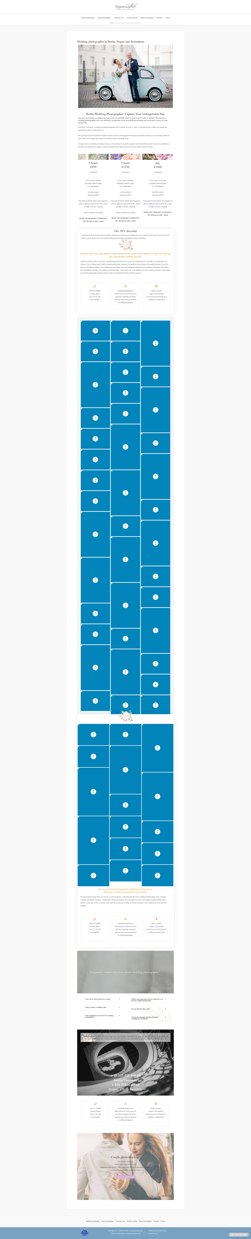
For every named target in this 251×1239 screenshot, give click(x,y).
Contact (167, 18)
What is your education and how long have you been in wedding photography (147, 1000)
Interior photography (104, 18)
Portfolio (159, 18)
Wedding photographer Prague (157, 1230)
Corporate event (119, 18)
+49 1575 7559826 (94, 291)
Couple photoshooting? (125, 1157)
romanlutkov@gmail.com (125, 291)
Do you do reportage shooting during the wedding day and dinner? (144, 1018)
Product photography (146, 18)
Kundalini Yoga (153, 1233)
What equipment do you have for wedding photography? (99, 1016)
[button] (80, 76)
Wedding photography (88, 18)
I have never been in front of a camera (97, 999)
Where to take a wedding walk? (95, 1007)
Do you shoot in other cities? (140, 1009)
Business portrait (132, 18)
